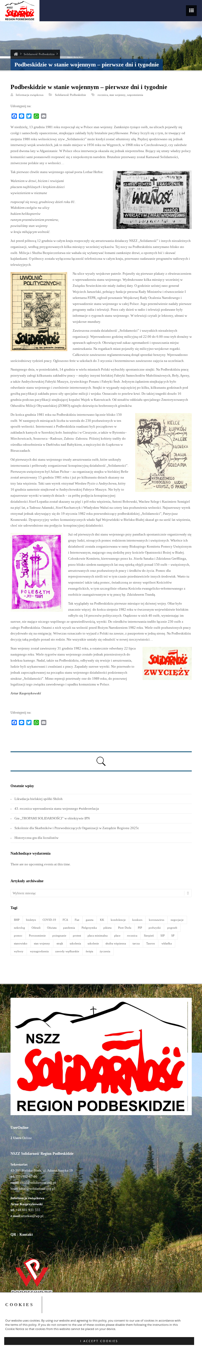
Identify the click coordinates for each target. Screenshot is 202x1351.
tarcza (136, 943)
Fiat (77, 919)
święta (89, 951)
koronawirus (156, 919)
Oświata (52, 927)
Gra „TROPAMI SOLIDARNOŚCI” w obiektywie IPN (52, 818)
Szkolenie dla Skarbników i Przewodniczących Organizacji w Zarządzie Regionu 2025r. (76, 828)
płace (117, 935)
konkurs (137, 919)
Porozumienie (37, 935)
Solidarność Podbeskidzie (39, 54)
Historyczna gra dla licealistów (36, 838)
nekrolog (19, 927)
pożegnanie (59, 935)
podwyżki (155, 927)
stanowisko (20, 943)
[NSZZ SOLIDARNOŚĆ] (15, 54)
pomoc (18, 935)
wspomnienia (135, 94)
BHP (16, 919)
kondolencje (118, 919)
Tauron (150, 943)
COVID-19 (49, 919)
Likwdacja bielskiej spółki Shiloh (38, 799)
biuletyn (31, 919)
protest (77, 935)
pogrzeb (172, 927)
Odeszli (36, 927)
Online (21, 1138)
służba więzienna (115, 943)
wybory (18, 951)
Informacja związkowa (29, 94)
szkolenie (93, 943)
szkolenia (75, 943)
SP (172, 935)
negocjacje (177, 919)
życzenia (105, 951)
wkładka (166, 943)
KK (102, 919)
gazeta (89, 919)
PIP (140, 927)
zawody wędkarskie (67, 951)
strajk (60, 943)
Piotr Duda (124, 927)
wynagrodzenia (39, 951)
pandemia (69, 927)
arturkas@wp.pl (32, 1216)
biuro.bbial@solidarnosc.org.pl (33, 1189)
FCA (65, 919)
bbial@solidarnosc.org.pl (37, 1182)
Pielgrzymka (89, 927)
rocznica (103, 94)
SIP (162, 935)
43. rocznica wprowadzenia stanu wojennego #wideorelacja (56, 808)
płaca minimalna (98, 935)
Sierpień (149, 935)
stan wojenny (117, 94)
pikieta (107, 927)
